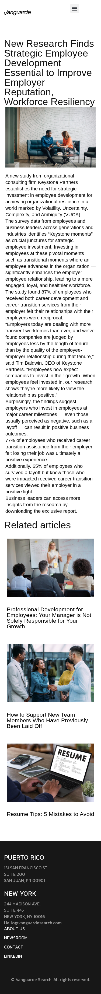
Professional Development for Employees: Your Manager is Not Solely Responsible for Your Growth (49, 617)
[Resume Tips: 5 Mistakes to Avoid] (50, 772)
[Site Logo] (17, 12)
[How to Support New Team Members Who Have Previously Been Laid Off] (50, 672)
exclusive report (59, 511)
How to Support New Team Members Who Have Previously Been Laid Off (47, 720)
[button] (74, 8)
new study (21, 176)
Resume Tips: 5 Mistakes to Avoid (50, 814)
